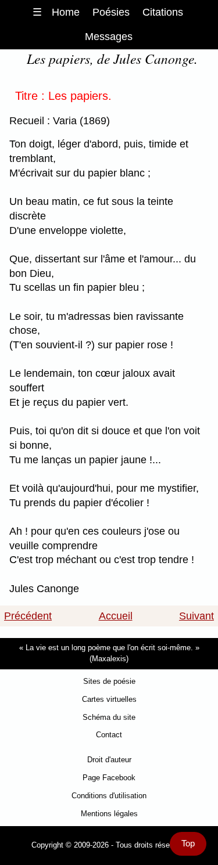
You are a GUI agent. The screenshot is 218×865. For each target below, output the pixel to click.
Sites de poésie (109, 681)
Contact (109, 734)
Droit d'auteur (109, 759)
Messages (109, 36)
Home (66, 12)
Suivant (196, 616)
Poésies (111, 12)
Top (188, 843)
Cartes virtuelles (109, 699)
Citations (162, 12)
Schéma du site (109, 717)
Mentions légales (109, 813)
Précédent (28, 616)
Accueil (116, 616)
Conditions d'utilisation (109, 795)
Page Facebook (109, 777)
